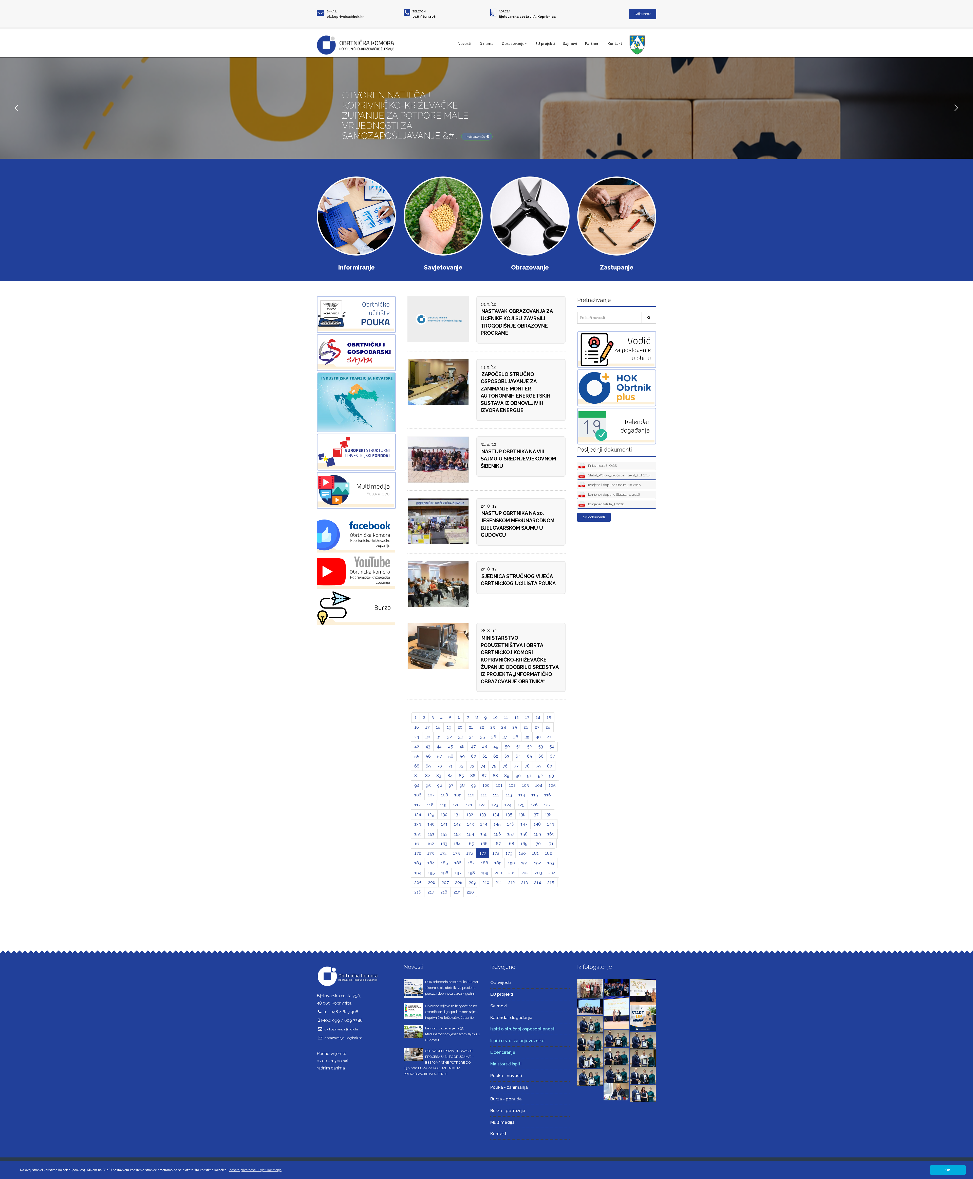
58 (450, 756)
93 (551, 775)
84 (450, 775)
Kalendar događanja (511, 1017)
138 (548, 814)
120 (456, 804)
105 (552, 785)
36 (493, 736)
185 (444, 862)
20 (460, 727)
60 (473, 756)
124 (507, 804)
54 (551, 746)
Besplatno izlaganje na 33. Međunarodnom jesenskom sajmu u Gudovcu (452, 1034)
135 (509, 814)
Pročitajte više (434, 116)
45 (450, 746)
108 (444, 794)
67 (552, 756)
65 (529, 756)
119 (443, 804)
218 (443, 892)
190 (511, 862)
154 (470, 833)
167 (497, 843)
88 (495, 775)
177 (482, 853)
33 (460, 736)
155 (484, 833)
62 (495, 756)
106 (417, 794)
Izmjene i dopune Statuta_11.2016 (613, 494)
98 (462, 785)
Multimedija (502, 1122)
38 (515, 736)
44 (439, 746)
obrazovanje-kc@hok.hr (343, 1038)
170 (537, 843)
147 (523, 824)
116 (547, 794)
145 (497, 824)
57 (439, 756)
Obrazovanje (513, 43)
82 (427, 775)
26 (525, 727)
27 (537, 727)
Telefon (419, 11)
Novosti (464, 43)
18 (438, 727)
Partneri (592, 43)
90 (518, 775)
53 (540, 746)
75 (494, 766)
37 (504, 736)
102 (512, 785)
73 (472, 766)
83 (438, 775)
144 (483, 824)
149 (550, 824)
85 (461, 775)
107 (431, 794)
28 (548, 727)
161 (417, 843)
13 (527, 717)
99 (473, 785)
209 (472, 882)
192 (537, 862)
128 (417, 814)
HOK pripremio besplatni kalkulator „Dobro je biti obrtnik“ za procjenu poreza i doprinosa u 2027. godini (451, 987)
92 (540, 775)
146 (510, 824)
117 (417, 804)
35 (482, 736)
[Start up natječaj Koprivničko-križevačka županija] (643, 1017)
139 (417, 824)
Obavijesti (500, 982)
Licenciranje (502, 1052)
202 (525, 872)
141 (444, 824)
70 (439, 766)
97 (450, 785)
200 (498, 872)
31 (439, 736)
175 (456, 853)
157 (510, 833)
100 (486, 785)
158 (524, 833)
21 (471, 727)
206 (431, 882)
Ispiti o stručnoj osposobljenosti (522, 1028)
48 (484, 746)
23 (492, 727)
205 (418, 882)
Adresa (504, 11)
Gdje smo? (642, 14)
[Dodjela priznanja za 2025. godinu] (590, 1023)
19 (449, 727)
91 (529, 775)
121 (469, 804)
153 (457, 833)
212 (511, 882)
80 (549, 766)
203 (538, 872)
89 (506, 775)
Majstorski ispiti (505, 1063)
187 (471, 862)
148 (537, 824)
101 (499, 785)
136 (522, 814)
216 (417, 892)
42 (416, 746)
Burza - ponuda (506, 1098)
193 (550, 862)
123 (495, 804)
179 (509, 853)
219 (457, 892)
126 (534, 804)
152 (444, 833)
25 (514, 727)
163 (443, 843)
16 (416, 727)
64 (518, 756)
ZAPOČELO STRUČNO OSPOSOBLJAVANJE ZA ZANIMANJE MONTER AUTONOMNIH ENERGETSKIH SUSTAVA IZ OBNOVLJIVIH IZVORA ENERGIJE (515, 392)
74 (483, 766)
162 (430, 843)
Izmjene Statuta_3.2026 (605, 504)
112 (496, 794)
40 (538, 736)
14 (538, 717)
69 (428, 766)
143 (470, 824)
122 (482, 804)
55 (416, 756)
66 (541, 756)
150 (417, 833)
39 (527, 736)
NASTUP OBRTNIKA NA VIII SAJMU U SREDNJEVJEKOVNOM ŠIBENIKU (518, 459)
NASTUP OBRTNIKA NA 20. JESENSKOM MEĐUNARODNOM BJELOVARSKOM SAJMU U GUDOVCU (517, 524)
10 (495, 717)
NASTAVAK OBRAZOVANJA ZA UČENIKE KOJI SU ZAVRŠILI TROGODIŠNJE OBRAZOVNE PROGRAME (517, 322)
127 (547, 804)
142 (457, 824)
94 (416, 785)
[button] (255, 1170)
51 (518, 746)
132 (469, 814)
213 (524, 882)
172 (417, 853)
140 (431, 824)
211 (499, 882)
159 (537, 833)
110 (471, 794)
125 (521, 804)
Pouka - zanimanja (509, 1087)
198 (471, 872)
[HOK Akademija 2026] (590, 988)
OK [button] (948, 1170)
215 (550, 882)
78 (527, 766)
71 (450, 766)
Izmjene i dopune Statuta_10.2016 (614, 485)
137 (535, 814)
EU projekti (545, 43)
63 (506, 756)
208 (458, 882)
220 (470, 892)
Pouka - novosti (506, 1075)
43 (427, 746)
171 (550, 843)
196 (444, 872)
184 (431, 862)
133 (482, 814)
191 (524, 862)
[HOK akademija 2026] (590, 1006)
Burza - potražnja (507, 1110)
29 (416, 736)
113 (509, 794)
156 (497, 833)
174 (443, 853)
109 (457, 794)
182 (548, 853)
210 (485, 882)
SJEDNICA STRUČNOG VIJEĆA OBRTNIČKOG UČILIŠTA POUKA (518, 580)
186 (457, 862)
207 (445, 882)
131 (457, 814)
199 (484, 872)
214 (537, 882)
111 (484, 794)
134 (495, 814)
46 (461, 746)
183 (417, 862)
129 (430, 814)
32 (449, 736)
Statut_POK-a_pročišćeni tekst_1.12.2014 (619, 475)
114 (521, 794)
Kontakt (615, 43)
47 (473, 746)
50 (507, 746)
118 (430, 804)
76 (505, 766)
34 (471, 736)
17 (427, 727)
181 (535, 853)
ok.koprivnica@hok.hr (345, 17)
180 (522, 853)
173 (430, 853)
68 (416, 766)
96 (439, 785)
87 (484, 775)
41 (549, 736)
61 (484, 756)
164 (457, 843)
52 (529, 746)
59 (462, 756)
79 (538, 766)
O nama (486, 43)
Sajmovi (570, 43)
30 (427, 736)
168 (510, 843)
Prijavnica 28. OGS (602, 465)
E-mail (332, 11)
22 (481, 727)
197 (458, 872)
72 (461, 766)
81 (416, 775)
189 (497, 862)
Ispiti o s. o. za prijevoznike (517, 1040)
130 (444, 814)
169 (524, 843)
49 (495, 746)
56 (428, 756)
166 (484, 843)
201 (511, 872)
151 (431, 833)
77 (516, 766)
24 (503, 727)
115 (534, 794)
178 (495, 853)
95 (428, 785)
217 (430, 892)
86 (472, 775)
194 (417, 872)
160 (550, 833)
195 (431, 872)
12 (516, 717)
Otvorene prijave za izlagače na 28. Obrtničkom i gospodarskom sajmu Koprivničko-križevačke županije (451, 1012)
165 (470, 843)
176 (469, 853)
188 (484, 862)
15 (549, 717)
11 (506, 717)
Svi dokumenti (594, 517)
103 (525, 785)
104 (538, 785)
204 (552, 872)
